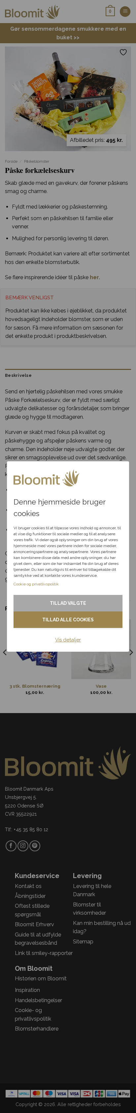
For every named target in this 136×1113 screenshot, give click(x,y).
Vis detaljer (68, 640)
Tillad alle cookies (68, 619)
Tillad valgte (68, 603)
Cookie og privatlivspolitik (36, 584)
